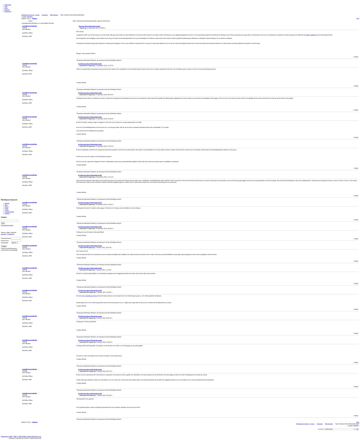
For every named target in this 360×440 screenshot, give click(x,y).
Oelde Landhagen (311, 35)
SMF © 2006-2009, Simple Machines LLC (27, 436)
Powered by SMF (6, 436)
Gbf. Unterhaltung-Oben (89, 296)
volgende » (30, 16)
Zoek (6, 8)
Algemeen (45, 15)
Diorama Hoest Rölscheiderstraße (89, 26)
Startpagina (7, 5)
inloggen (3, 234)
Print (357, 18)
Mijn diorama (54, 15)
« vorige (23, 16)
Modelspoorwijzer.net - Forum (30, 15)
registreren (11, 234)
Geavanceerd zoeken (7, 225)
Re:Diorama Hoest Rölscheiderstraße (90, 64)
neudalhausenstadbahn (29, 26)
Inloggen (7, 10)
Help (5, 6)
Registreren (7, 11)
